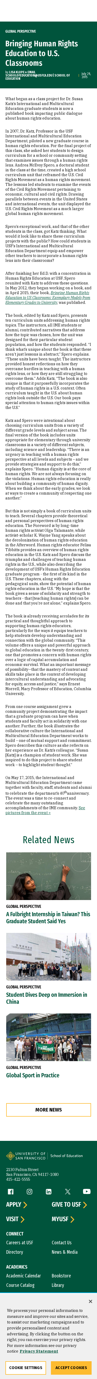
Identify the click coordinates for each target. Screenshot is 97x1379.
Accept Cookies (71, 1368)
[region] (48, 1336)
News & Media (65, 1252)
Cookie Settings (25, 1368)
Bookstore (61, 1276)
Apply (13, 1204)
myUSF (60, 1219)
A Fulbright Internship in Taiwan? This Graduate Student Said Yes (48, 918)
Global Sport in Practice (32, 1075)
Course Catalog (20, 1285)
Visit (12, 1219)
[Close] (90, 1301)
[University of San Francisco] (27, 1158)
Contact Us (62, 1243)
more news (48, 1110)
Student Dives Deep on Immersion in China (46, 998)
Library (58, 1285)
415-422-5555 (18, 1179)
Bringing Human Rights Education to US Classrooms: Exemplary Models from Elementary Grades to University (47, 297)
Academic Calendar (23, 1276)
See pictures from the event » (45, 810)
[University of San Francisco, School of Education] (69, 1158)
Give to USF (66, 1204)
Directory (14, 1252)
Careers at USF (19, 1243)
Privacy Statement (39, 1351)
